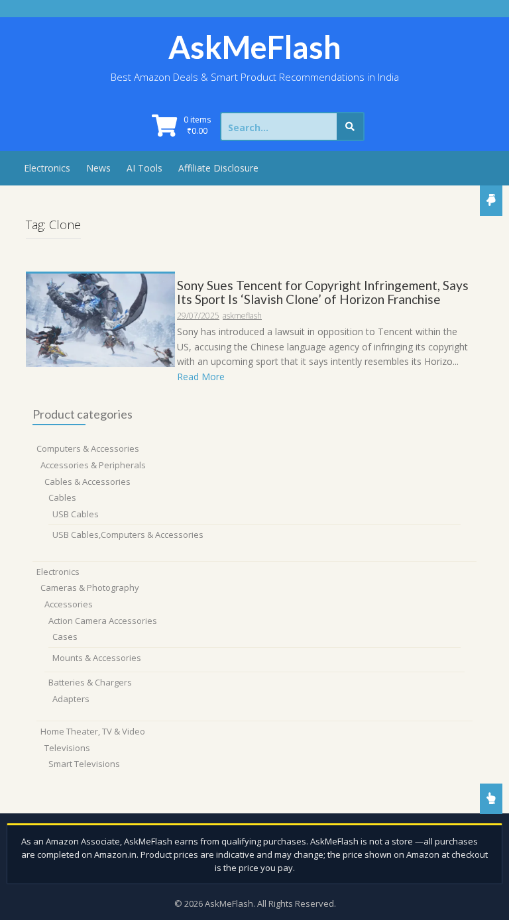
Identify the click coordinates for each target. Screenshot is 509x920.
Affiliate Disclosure (218, 168)
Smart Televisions (84, 764)
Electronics (47, 168)
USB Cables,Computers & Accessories (127, 534)
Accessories (68, 604)
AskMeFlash (254, 47)
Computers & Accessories (87, 448)
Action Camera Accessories (102, 621)
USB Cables (75, 514)
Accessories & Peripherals (93, 465)
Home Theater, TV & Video (92, 731)
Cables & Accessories (87, 481)
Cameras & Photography (89, 587)
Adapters (70, 699)
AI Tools (144, 168)
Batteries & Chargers (90, 682)
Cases (65, 636)
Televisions (67, 748)
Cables (62, 497)
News (98, 168)
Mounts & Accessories (96, 658)
